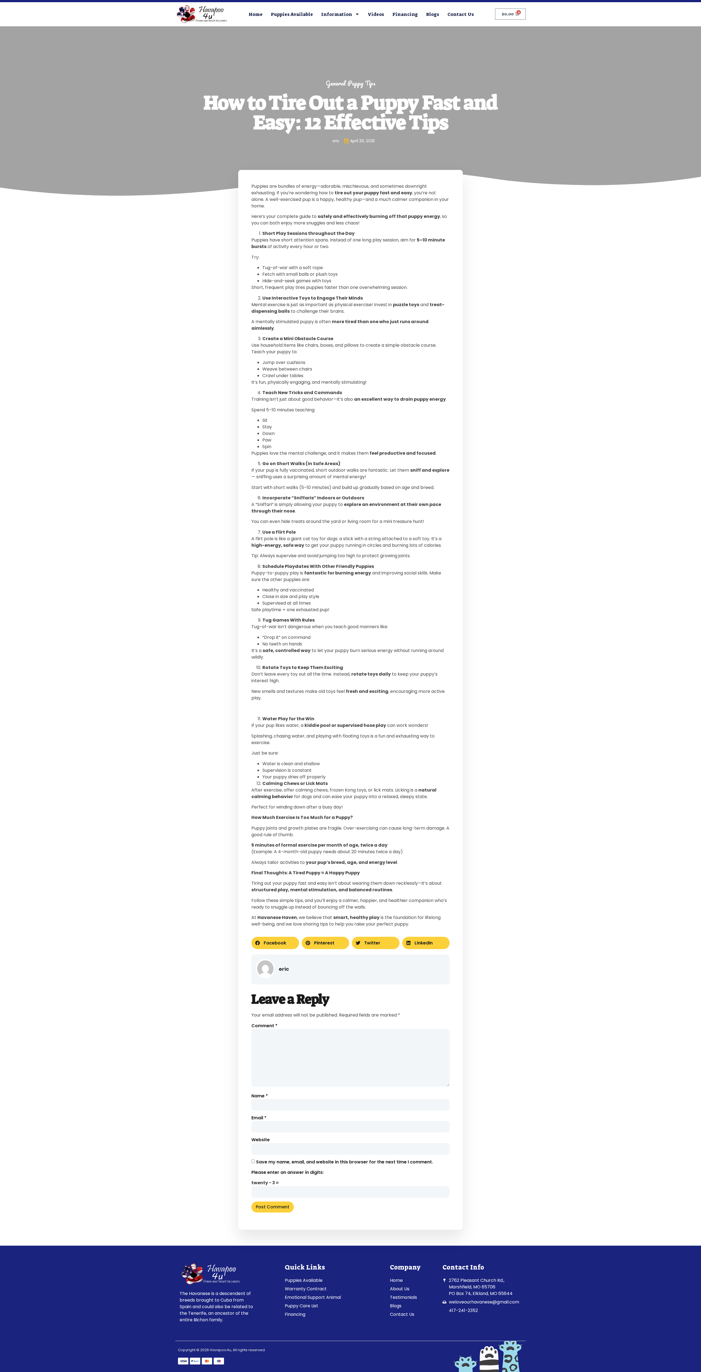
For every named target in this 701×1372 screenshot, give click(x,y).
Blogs (432, 14)
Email (258, 1118)
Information (336, 14)
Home (256, 14)
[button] (275, 943)
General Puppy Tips (350, 83)
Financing (405, 14)
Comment (264, 1026)
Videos (376, 14)
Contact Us (460, 14)
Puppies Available (292, 14)
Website (260, 1140)
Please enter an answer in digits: (287, 1172)
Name (259, 1096)
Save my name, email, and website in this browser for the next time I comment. (344, 1162)
